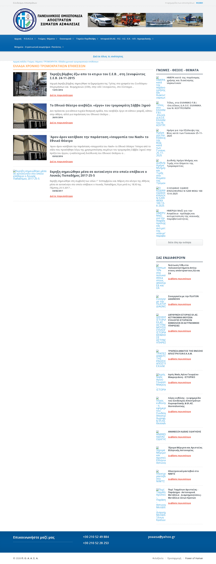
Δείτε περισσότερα (61, 95)
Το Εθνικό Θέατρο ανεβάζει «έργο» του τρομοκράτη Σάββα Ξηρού (100, 105)
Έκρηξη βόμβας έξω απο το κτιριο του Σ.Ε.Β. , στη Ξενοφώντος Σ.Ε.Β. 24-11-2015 (97, 76)
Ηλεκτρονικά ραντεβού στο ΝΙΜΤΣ (183, 472)
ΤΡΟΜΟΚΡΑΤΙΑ (51, 61)
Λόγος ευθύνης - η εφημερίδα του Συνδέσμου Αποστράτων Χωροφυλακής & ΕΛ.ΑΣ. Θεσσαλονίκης (184, 402)
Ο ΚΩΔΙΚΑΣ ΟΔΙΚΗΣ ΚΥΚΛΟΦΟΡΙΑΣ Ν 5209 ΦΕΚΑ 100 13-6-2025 (184, 191)
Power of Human (194, 558)
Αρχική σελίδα (19, 61)
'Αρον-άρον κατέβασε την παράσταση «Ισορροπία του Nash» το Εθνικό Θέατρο (99, 139)
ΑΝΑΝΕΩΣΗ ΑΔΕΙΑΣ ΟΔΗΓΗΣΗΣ (184, 431)
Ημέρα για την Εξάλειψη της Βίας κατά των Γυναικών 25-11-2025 (185, 133)
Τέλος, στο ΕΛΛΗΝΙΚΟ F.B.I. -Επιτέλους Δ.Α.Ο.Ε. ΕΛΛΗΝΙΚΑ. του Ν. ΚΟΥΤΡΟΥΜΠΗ (184, 105)
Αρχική (17, 38)
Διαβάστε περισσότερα (179, 279)
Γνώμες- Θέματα (35, 61)
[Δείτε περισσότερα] (30, 73)
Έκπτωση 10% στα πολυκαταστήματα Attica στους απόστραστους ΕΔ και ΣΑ (184, 269)
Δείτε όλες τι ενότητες (108, 56)
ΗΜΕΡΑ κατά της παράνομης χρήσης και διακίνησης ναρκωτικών (183, 80)
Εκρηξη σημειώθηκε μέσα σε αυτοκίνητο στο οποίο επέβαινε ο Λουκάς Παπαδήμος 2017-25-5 (98, 173)
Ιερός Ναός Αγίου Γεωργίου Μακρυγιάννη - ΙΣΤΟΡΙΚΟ (183, 376)
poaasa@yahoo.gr (161, 537)
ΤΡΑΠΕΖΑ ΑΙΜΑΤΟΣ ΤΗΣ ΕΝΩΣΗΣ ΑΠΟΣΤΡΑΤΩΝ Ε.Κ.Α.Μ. (185, 352)
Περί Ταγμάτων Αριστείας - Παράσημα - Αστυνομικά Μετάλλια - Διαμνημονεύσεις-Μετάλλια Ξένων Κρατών (185, 493)
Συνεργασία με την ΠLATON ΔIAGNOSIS (183, 297)
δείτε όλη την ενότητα (179, 242)
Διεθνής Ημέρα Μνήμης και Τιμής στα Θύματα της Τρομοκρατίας (182, 163)
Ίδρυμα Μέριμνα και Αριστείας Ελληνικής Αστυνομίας (185, 449)
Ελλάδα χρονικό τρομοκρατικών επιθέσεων (78, 61)
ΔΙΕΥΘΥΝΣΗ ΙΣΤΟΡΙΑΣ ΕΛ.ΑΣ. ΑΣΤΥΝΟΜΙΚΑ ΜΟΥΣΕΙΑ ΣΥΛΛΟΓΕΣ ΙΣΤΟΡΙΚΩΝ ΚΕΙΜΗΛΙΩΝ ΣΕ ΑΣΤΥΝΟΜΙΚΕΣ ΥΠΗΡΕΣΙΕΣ (183, 320)
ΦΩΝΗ (199, 2)
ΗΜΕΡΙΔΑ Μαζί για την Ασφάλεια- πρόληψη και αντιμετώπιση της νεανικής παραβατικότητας (183, 214)
